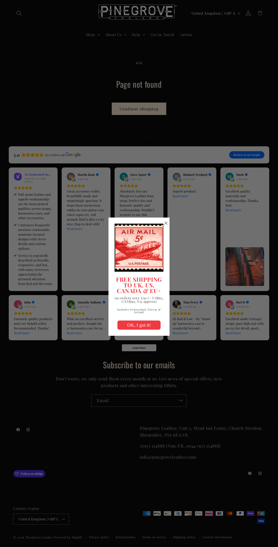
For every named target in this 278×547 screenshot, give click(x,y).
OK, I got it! (139, 325)
